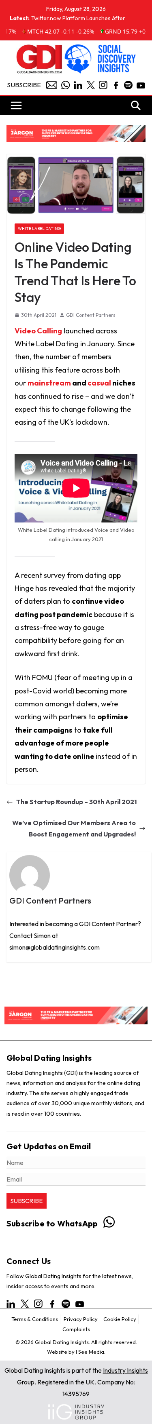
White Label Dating (39, 228)
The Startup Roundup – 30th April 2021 (76, 802)
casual (99, 383)
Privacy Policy (81, 1319)
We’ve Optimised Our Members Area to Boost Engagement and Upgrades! (74, 828)
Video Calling (38, 330)
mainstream (49, 383)
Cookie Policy (119, 1319)
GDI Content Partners (91, 315)
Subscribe (24, 85)
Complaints (76, 1329)
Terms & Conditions (34, 1319)
